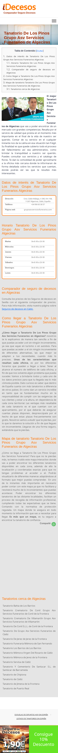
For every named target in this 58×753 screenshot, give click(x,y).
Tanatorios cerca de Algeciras (23, 89)
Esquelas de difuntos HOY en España (31, 715)
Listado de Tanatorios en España (31, 718)
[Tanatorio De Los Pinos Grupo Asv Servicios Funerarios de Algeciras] (53, 524)
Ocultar (39, 51)
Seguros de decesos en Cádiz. (17, 308)
